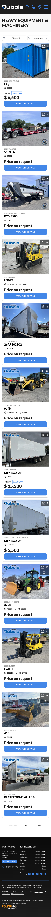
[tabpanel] (33, 860)
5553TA (9, 152)
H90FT (8, 280)
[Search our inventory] (27, 7)
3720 (7, 605)
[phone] (33, 7)
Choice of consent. (17, 894)
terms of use (6, 894)
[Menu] (46, 6)
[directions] (39, 7)
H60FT (8, 669)
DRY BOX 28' (13, 472)
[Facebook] (29, 873)
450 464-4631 (11, 867)
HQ (6, 84)
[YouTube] (33, 873)
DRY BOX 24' (13, 540)
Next (40, 825)
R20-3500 (10, 216)
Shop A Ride (16, 903)
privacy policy (38, 892)
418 (6, 733)
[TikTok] (45, 873)
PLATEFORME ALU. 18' (19, 797)
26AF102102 (13, 344)
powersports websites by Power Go (34, 900)
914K (7, 408)
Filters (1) (16, 38)
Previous (13, 825)
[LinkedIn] (41, 873)
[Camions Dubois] (12, 7)
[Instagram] (37, 873)
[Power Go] (24, 907)
